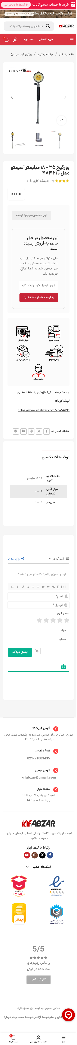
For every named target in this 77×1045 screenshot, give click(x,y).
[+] (63, 586)
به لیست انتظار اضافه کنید (39, 297)
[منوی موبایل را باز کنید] (71, 39)
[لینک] (53, 586)
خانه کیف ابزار (66, 55)
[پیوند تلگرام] (16, 431)
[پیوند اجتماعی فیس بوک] (46, 431)
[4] (46, 620)
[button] (65, 97)
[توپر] (12, 586)
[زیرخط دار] (22, 586)
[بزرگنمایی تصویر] (61, 120)
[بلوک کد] (48, 586)
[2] (59, 620)
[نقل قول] (43, 586)
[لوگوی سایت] (66, 26)
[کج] (17, 586)
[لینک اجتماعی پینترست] (31, 431)
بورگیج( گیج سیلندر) (21, 55)
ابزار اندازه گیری (45, 55)
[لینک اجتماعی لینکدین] (23, 431)
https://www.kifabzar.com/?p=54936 (44, 410)
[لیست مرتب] (32, 586)
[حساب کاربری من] (15, 39)
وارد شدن (14, 559)
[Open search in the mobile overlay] (29, 26)
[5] (39, 620)
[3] (53, 620)
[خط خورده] (27, 586)
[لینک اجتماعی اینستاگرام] (34, 855)
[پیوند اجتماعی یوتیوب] (27, 855)
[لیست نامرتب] (37, 586)
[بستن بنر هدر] (5, 13)
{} (58, 586)
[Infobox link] (38, 728)
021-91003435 (38, 758)
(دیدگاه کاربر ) (38, 181)
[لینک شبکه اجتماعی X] (39, 431)
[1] (66, 620)
